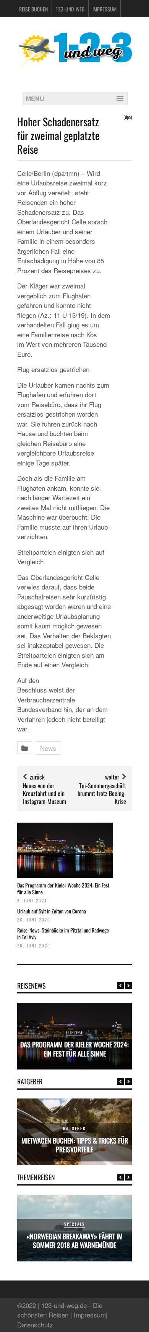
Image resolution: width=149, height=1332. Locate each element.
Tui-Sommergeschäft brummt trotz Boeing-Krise (102, 793)
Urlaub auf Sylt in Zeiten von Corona (51, 911)
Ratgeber (74, 1128)
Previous (120, 985)
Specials (74, 1224)
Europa (74, 1032)
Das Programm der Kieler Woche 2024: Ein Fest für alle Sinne (63, 888)
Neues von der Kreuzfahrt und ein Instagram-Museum (44, 793)
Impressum (104, 9)
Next (128, 985)
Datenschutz (35, 1324)
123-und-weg (70, 9)
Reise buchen (33, 9)
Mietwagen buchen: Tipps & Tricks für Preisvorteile (74, 1145)
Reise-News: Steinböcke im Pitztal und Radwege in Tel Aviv (63, 933)
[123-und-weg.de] (74, 66)
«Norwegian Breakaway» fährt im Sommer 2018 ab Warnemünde (75, 1240)
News (48, 748)
